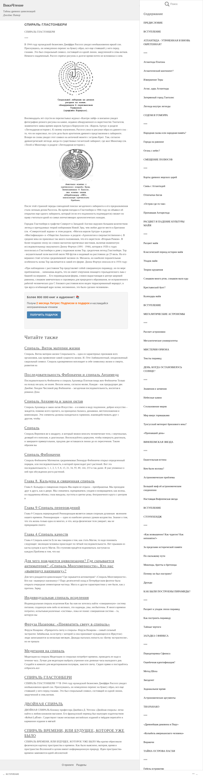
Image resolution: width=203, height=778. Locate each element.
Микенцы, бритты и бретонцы (160, 564)
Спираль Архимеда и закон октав (53, 401)
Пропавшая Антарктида (157, 212)
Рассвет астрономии (154, 331)
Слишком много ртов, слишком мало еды (166, 278)
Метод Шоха (150, 671)
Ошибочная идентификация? (159, 662)
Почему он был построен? (158, 573)
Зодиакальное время (154, 688)
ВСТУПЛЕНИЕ (152, 31)
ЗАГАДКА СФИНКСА (156, 635)
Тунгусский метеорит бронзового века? (165, 424)
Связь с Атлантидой (154, 186)
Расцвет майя (151, 243)
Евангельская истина (155, 459)
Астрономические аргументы (160, 697)
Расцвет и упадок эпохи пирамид (162, 609)
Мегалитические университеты (161, 340)
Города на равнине (154, 141)
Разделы (81, 765)
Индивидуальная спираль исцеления (56, 597)
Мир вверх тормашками (157, 415)
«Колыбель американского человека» (164, 733)
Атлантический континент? (159, 70)
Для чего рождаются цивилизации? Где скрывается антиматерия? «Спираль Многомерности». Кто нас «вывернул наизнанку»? (69, 565)
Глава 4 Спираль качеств (46, 534)
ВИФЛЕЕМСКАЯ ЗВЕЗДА (158, 441)
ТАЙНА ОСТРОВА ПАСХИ (159, 751)
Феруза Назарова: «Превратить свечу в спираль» (67, 623)
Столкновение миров (155, 406)
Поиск (170, 4)
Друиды (148, 582)
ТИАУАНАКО (151, 706)
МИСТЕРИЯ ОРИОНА (156, 349)
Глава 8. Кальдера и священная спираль (59, 480)
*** (145, 53)
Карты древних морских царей (160, 177)
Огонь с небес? (152, 150)
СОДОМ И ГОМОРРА (156, 115)
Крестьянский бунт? (154, 287)
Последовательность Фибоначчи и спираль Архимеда (71, 374)
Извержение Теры (153, 79)
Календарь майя (152, 296)
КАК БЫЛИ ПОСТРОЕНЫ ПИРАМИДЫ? (167, 591)
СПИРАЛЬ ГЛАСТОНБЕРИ (48, 677)
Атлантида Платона (154, 61)
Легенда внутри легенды (157, 106)
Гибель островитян (154, 768)
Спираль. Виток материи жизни (52, 347)
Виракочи (149, 742)
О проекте (68, 765)
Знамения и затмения (155, 388)
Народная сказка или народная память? (165, 132)
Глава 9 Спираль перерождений (52, 507)
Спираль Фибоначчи (42, 454)
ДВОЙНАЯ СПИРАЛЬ (43, 703)
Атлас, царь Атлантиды (156, 88)
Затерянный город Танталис (159, 97)
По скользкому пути (154, 555)
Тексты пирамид (152, 358)
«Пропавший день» (154, 433)
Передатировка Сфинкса (157, 653)
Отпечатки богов (153, 194)
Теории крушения (153, 269)
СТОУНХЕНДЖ (153, 516)
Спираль (31, 427)
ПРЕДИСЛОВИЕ (153, 22)
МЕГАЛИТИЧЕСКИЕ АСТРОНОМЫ (164, 314)
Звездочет (149, 680)
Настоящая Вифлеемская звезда (161, 498)
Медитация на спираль (44, 650)
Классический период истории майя (163, 251)
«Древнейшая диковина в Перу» (161, 724)
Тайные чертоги (152, 626)
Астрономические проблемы (159, 477)
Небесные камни (153, 397)
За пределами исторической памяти (163, 547)
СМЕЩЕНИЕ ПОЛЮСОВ (158, 159)
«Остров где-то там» (155, 203)
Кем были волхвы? (154, 468)
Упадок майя (150, 260)
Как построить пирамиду (157, 618)
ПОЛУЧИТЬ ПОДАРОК (44, 314)
